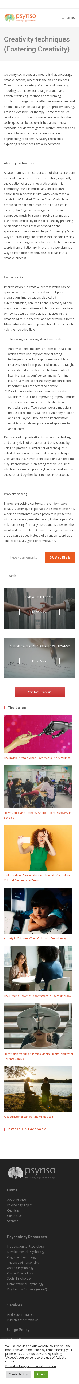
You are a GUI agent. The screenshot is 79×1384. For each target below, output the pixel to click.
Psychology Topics (20, 1205)
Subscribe (60, 557)
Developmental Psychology (25, 1252)
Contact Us (14, 1216)
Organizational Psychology (25, 1284)
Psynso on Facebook (27, 1129)
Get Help (13, 1210)
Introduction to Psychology (25, 1246)
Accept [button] (41, 1374)
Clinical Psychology (20, 1273)
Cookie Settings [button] (19, 1374)
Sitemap (12, 1221)
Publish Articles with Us (23, 1320)
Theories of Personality (23, 1262)
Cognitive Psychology (21, 1257)
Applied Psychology (20, 1268)
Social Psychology (19, 1278)
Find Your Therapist (20, 1315)
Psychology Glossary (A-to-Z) (27, 1289)
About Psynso (16, 1200)
